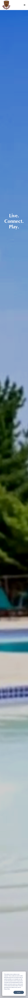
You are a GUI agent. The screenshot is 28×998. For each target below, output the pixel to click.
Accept (18, 992)
